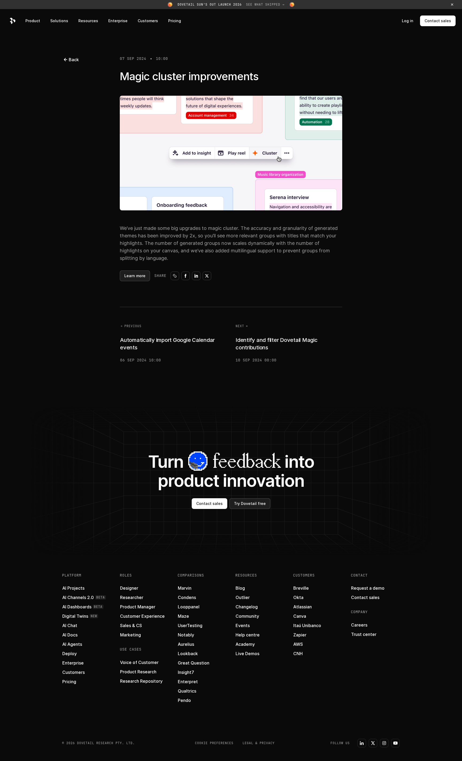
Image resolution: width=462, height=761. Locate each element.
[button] (231, 4)
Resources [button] (88, 20)
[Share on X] (207, 276)
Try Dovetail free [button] (250, 503)
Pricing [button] (174, 20)
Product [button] (32, 20)
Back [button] (74, 59)
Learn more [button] (134, 275)
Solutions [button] (59, 20)
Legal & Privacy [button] (258, 743)
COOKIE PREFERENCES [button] (214, 743)
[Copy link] (175, 276)
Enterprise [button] (118, 20)
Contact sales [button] (438, 20)
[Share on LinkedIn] (196, 276)
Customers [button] (148, 20)
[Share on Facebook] (185, 276)
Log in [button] (407, 20)
